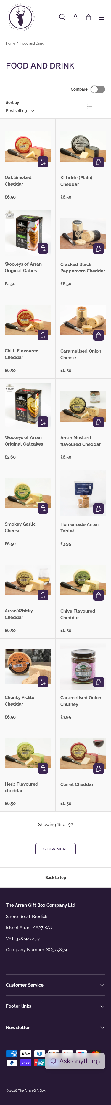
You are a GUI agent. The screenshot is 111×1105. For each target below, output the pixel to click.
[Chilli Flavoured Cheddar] (28, 320)
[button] (88, 17)
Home (10, 43)
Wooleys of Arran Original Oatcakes (24, 441)
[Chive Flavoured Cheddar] (83, 580)
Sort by (12, 102)
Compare (79, 89)
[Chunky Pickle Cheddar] (28, 666)
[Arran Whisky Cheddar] (28, 580)
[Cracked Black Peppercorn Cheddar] (83, 233)
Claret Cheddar (77, 784)
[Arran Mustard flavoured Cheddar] (83, 406)
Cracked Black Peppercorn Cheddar (82, 268)
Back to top (55, 877)
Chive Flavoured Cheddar (77, 614)
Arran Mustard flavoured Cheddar (80, 441)
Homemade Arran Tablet (79, 528)
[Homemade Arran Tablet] (83, 493)
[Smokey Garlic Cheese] (28, 493)
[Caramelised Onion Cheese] (83, 320)
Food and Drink (32, 43)
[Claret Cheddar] (83, 753)
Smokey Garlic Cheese (20, 527)
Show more (55, 849)
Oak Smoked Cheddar (18, 181)
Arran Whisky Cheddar (19, 614)
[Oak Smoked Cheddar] (28, 146)
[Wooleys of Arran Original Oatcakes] (28, 406)
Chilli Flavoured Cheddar (22, 354)
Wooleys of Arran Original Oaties (23, 267)
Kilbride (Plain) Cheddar (76, 181)
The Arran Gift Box (32, 1090)
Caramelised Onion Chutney (80, 701)
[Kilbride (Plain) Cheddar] (83, 146)
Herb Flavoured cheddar (21, 787)
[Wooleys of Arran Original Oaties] (28, 233)
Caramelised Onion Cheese (80, 354)
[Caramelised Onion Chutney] (83, 666)
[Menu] (101, 17)
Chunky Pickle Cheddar (19, 701)
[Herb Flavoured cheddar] (28, 753)
